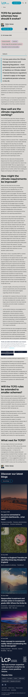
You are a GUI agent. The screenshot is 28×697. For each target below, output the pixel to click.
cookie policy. (12, 347)
